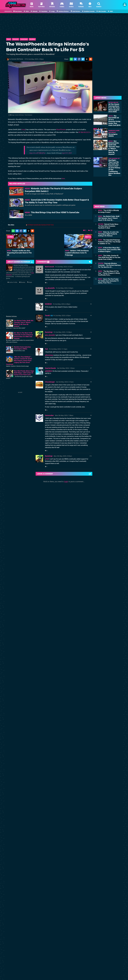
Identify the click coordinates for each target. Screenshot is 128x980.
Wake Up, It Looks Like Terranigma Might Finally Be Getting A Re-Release (108, 234)
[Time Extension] (15, 5)
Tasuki (47, 315)
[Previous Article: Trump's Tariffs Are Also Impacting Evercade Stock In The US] (20, 247)
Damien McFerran (17, 59)
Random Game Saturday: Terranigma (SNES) (22, 348)
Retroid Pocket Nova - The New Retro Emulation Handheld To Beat (108, 226)
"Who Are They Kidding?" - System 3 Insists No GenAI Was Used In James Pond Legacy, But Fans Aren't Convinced (19, 360)
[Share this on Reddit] (90, 59)
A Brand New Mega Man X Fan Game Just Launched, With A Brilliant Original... (109, 249)
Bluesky (22, 282)
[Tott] (39, 354)
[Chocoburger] (39, 387)
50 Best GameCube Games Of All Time (41, 225)
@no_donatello (50, 335)
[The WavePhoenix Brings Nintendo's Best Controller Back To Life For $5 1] (50, 87)
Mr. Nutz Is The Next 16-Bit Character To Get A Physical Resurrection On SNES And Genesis (23, 335)
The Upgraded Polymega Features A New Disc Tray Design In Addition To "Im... (109, 241)
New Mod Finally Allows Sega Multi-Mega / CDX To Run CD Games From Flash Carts (24, 373)
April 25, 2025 (67, 153)
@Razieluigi (49, 355)
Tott (46, 349)
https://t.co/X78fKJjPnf (37, 153)
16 (105, 137)
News (8, 39)
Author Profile (13, 282)
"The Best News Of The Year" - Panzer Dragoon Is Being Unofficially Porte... (109, 273)
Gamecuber (49, 415)
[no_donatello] (39, 294)
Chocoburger (50, 382)
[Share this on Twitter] (83, 59)
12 (105, 123)
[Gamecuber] (39, 421)
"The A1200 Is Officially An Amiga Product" (108, 211)
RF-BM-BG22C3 (84, 132)
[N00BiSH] (39, 309)
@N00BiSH (48, 371)
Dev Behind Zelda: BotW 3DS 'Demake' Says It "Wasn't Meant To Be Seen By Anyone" (23, 323)
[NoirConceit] (39, 272)
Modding (32, 39)
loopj (23, 129)
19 (105, 148)
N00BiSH (48, 304)
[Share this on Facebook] (79, 59)
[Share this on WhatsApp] (71, 59)
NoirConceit (49, 267)
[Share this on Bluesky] (75, 59)
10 (91, 230)
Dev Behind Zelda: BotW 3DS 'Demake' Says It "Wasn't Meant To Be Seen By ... (108, 218)
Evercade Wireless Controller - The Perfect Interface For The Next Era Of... (109, 265)
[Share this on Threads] (86, 59)
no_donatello (50, 288)
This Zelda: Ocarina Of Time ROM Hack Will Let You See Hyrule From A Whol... (109, 257)
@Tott (47, 459)
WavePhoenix (61, 129)
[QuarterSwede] (39, 374)
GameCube (24, 39)
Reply (30, 282)
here (63, 178)
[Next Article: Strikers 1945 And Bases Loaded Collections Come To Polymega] (78, 247)
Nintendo (15, 39)
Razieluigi (48, 332)
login (66, 481)
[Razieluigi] (39, 338)
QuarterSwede (50, 368)
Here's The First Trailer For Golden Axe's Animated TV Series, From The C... (108, 281)
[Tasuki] (39, 321)
